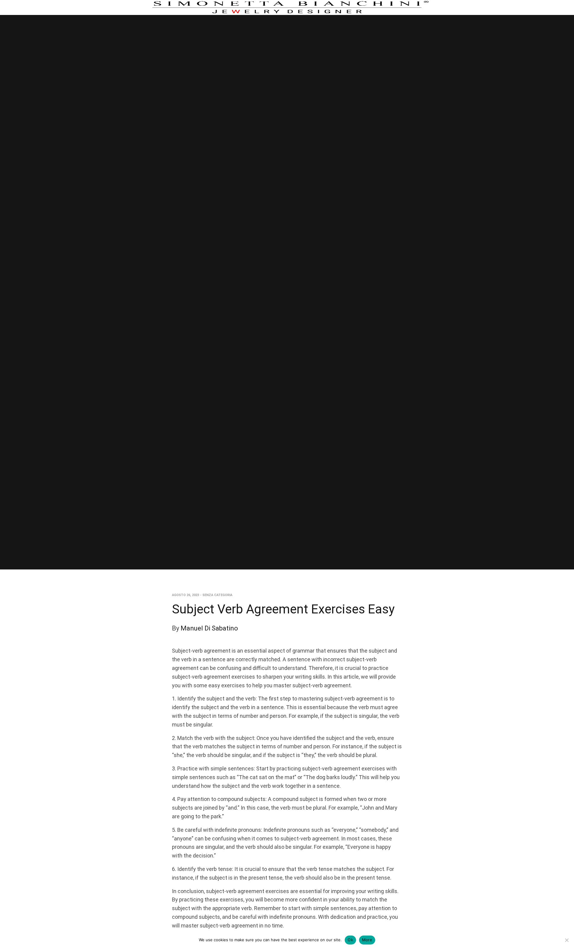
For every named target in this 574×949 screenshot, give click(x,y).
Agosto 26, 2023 (185, 595)
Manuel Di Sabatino (209, 628)
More (367, 939)
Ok (350, 939)
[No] (567, 940)
